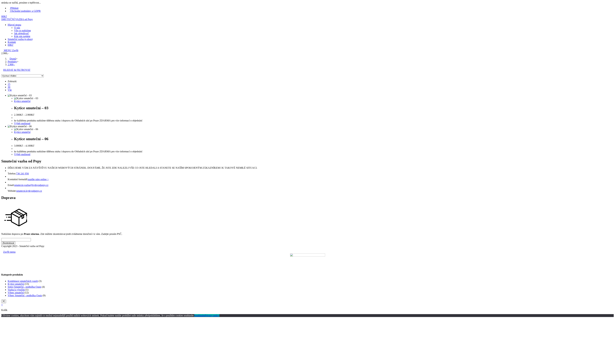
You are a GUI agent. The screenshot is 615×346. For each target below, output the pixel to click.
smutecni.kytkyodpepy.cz (29, 190)
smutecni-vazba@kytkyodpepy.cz (31, 185)
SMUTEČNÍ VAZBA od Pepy (17, 19)
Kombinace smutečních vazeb (23, 281)
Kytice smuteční (22, 101)
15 (9, 84)
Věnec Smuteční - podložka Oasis (25, 295)
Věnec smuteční (16, 292)
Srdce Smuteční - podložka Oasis (24, 286)
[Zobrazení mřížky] (2, 72)
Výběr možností (22, 123)
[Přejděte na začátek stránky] (2, 249)
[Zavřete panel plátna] (3, 301)
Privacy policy (212, 315)
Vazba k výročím (16, 289)
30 (9, 87)
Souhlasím (199, 315)
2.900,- (11, 64)
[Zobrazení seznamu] (4, 72)
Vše (10, 90)
